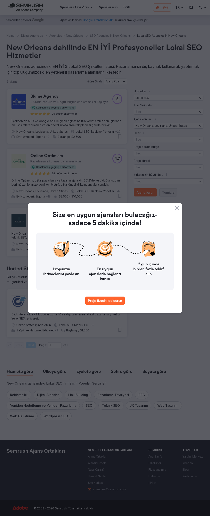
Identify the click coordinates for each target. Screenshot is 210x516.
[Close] (177, 208)
